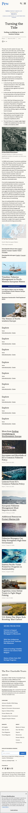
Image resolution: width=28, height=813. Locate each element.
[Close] (26, 794)
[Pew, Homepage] (5, 3)
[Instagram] (5, 768)
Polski (19, 250)
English (20, 248)
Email (3, 750)
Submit (23, 753)
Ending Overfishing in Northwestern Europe (11, 433)
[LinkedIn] (8, 768)
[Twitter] (10, 768)
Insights (4, 724)
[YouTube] (12, 768)
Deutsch (4, 250)
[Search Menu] (21, 3)
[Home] (14, 671)
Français (9, 250)
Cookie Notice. (5, 807)
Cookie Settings (14, 810)
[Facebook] (3, 768)
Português (4, 252)
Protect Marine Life (10, 519)
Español (15, 250)
